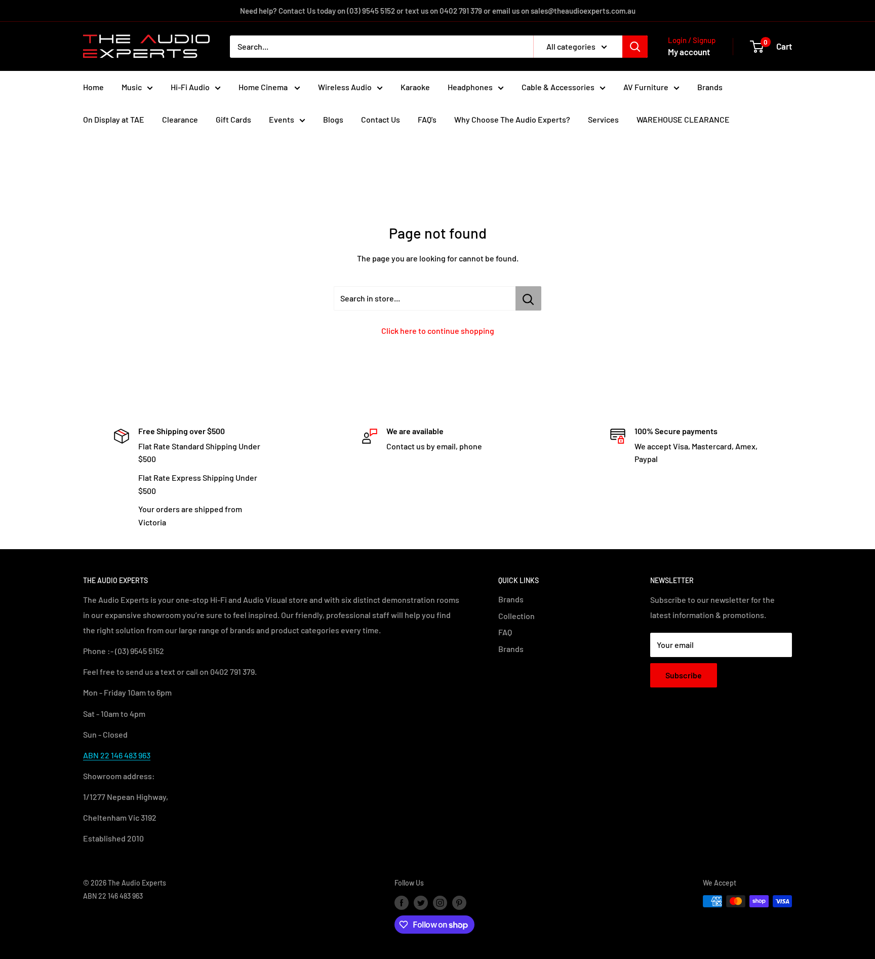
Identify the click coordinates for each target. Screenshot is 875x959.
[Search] (635, 46)
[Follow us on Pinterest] (459, 902)
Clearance (180, 119)
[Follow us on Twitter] (421, 902)
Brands (710, 87)
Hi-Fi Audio (190, 87)
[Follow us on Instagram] (440, 902)
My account (689, 52)
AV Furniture (645, 87)
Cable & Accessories (558, 87)
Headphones (470, 87)
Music (132, 87)
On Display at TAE (113, 119)
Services (603, 119)
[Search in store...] (528, 298)
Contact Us (380, 119)
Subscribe (683, 675)
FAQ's (427, 119)
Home (93, 87)
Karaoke (415, 87)
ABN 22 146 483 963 (116, 755)
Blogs (333, 119)
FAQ (505, 632)
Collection (516, 616)
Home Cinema (263, 87)
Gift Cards (233, 119)
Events (281, 119)
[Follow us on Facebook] (401, 902)
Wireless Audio (345, 87)
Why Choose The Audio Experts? (512, 119)
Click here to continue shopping (437, 330)
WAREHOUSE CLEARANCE (683, 119)
